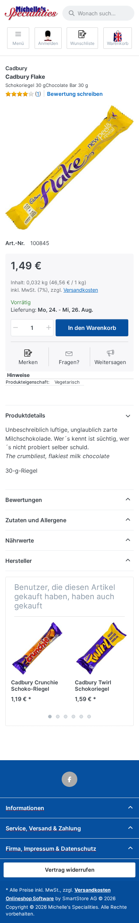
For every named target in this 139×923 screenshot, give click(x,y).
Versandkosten (80, 290)
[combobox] (98, 13)
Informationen (25, 807)
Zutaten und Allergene (35, 520)
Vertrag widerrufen (69, 869)
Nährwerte (19, 540)
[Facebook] (69, 779)
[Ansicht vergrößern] (69, 167)
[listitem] (69, 167)
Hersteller (18, 560)
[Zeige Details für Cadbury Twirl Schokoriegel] (101, 648)
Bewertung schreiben (75, 93)
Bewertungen (23, 499)
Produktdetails (25, 415)
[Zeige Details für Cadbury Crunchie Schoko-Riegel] (37, 648)
